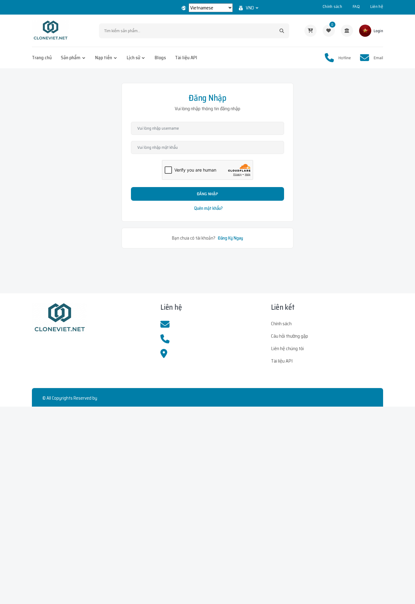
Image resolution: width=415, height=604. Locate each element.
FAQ (356, 6)
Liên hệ (376, 6)
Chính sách (332, 6)
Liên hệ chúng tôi (287, 348)
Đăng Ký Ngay (230, 238)
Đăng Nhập (207, 193)
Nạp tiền (103, 57)
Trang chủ (42, 57)
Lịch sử (133, 57)
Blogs (160, 57)
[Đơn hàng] (310, 31)
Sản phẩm (71, 57)
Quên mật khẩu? (208, 208)
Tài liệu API (186, 57)
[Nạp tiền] (347, 31)
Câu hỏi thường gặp (289, 336)
